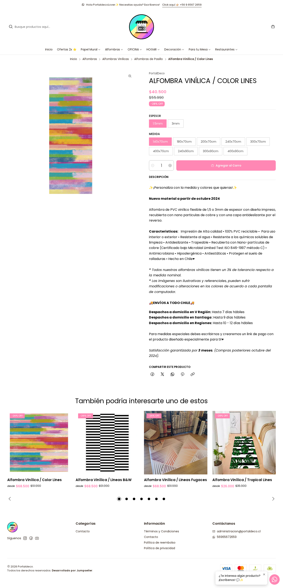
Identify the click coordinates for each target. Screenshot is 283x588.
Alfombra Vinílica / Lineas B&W (104, 480)
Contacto (83, 531)
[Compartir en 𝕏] (162, 374)
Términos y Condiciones (161, 531)
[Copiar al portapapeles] (192, 374)
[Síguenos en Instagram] (25, 538)
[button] (135, 49)
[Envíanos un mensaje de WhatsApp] (274, 579)
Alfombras (89, 59)
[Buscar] (10, 27)
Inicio (73, 59)
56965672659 (227, 537)
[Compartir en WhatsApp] (172, 374)
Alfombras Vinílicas (115, 59)
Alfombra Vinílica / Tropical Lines (242, 480)
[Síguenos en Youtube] (37, 538)
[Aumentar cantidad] (170, 165)
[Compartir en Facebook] (152, 374)
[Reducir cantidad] (152, 165)
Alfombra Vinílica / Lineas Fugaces (175, 480)
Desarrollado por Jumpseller (72, 570)
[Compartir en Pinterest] (182, 374)
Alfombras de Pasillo (148, 59)
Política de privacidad (159, 548)
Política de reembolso (159, 542)
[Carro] (273, 26)
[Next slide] (273, 498)
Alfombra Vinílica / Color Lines (34, 480)
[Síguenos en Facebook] (31, 538)
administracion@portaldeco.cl (239, 531)
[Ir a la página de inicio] (141, 26)
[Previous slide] (10, 498)
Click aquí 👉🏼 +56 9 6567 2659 (182, 4)
